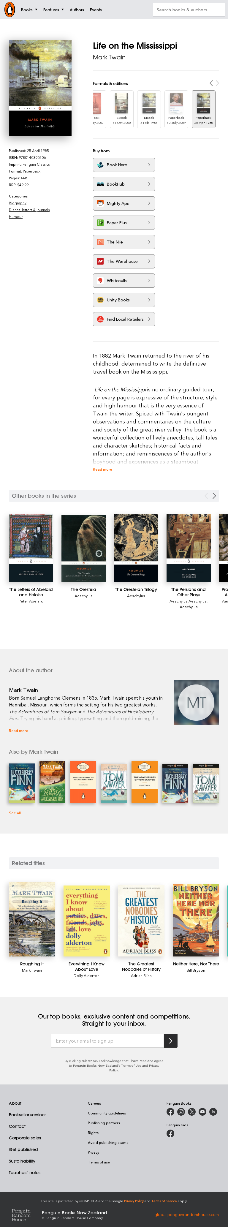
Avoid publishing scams (108, 1142)
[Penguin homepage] (9, 9)
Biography (17, 202)
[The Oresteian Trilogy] (136, 548)
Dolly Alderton (86, 975)
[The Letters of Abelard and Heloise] (31, 548)
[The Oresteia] (83, 548)
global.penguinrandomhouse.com (186, 1214)
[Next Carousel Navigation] (214, 496)
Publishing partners (104, 1122)
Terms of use (99, 1162)
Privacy (93, 1152)
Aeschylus (84, 595)
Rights (93, 1132)
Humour (16, 216)
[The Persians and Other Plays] (189, 548)
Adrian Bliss (141, 975)
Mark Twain (109, 57)
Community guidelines (107, 1113)
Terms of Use (131, 1065)
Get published (23, 1149)
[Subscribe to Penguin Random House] (171, 1041)
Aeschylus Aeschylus (188, 601)
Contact (17, 1126)
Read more (102, 469)
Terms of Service (164, 1200)
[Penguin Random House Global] (25, 1214)
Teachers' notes (24, 1172)
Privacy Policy (134, 1200)
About (15, 1103)
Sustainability (22, 1161)
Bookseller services (27, 1114)
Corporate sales (25, 1138)
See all (15, 812)
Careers (94, 1103)
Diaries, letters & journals (29, 209)
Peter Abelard (30, 601)
